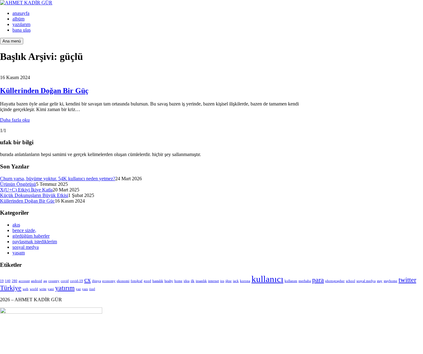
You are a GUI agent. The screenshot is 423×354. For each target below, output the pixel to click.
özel (92, 289)
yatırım (65, 288)
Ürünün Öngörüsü (18, 184)
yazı (85, 289)
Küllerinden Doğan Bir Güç (44, 91)
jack (236, 281)
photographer (335, 281)
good (147, 281)
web (25, 289)
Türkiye (10, 288)
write (42, 289)
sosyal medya (25, 247)
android (36, 281)
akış (16, 224)
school (350, 281)
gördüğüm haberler (31, 236)
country (53, 281)
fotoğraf (136, 281)
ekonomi (123, 281)
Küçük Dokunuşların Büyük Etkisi (34, 195)
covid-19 (76, 281)
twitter (407, 280)
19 (2, 281)
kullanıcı (267, 279)
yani (51, 289)
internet (213, 281)
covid (65, 281)
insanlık (201, 281)
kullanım (291, 281)
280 (14, 281)
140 (8, 281)
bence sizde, (24, 230)
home (178, 281)
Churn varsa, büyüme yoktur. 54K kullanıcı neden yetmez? (57, 178)
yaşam (18, 252)
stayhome (390, 281)
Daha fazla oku (15, 120)
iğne (228, 281)
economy (109, 281)
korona (245, 281)
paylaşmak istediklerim (34, 241)
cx (87, 280)
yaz (78, 289)
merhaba (305, 281)
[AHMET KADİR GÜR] (26, 2)
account (24, 281)
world (34, 289)
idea (187, 281)
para (318, 280)
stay (379, 281)
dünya (96, 281)
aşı (45, 281)
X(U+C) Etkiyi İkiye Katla (26, 189)
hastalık (157, 281)
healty (168, 281)
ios (222, 281)
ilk (192, 281)
